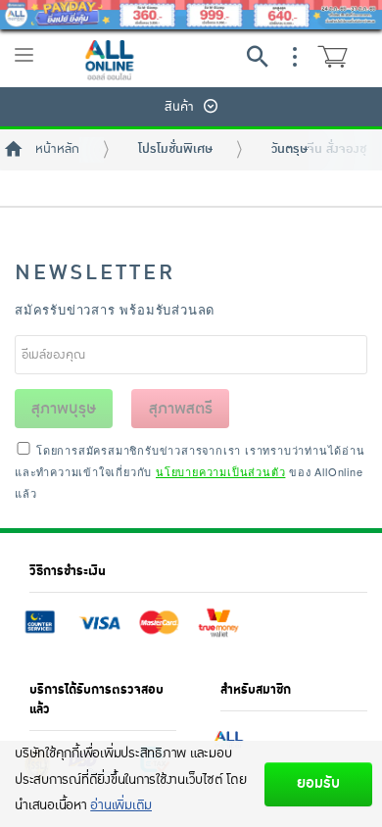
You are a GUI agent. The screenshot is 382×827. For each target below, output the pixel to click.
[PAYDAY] (191, 14)
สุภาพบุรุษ (63, 408)
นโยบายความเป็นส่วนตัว (220, 471)
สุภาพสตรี (181, 408)
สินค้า (179, 107)
